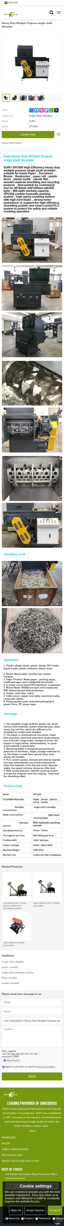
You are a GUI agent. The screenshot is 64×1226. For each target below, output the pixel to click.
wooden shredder (10, 983)
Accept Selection (35, 1210)
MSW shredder (9, 978)
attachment (13, 1060)
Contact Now (28, 134)
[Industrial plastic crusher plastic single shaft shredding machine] (16, 886)
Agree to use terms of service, (30, 1066)
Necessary (14, 1218)
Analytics (29, 1218)
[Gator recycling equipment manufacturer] (11, 12)
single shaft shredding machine (18, 972)
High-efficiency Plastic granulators (14, 944)
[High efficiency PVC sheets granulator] (47, 886)
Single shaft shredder (13, 962)
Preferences (44, 1218)
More (33, 1130)
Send (32, 1076)
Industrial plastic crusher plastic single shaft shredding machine (15, 906)
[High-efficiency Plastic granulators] (16, 926)
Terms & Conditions (45, 1067)
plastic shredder (10, 967)
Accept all (55, 1210)
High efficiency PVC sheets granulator (46, 904)
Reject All (16, 1210)
